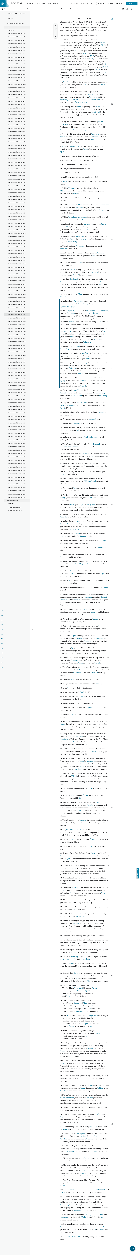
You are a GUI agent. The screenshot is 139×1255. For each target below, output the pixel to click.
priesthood (73, 217)
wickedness (85, 959)
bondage (83, 536)
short (68, 969)
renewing (103, 395)
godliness (64, 249)
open (83, 696)
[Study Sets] (123, 9)
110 (2, 658)
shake (84, 1217)
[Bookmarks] (127, 9)
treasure (64, 856)
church (83, 386)
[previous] (33, 629)
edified (100, 1088)
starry (103, 1217)
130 (2, 667)
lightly (103, 573)
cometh (64, 517)
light (64, 498)
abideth (89, 229)
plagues (70, 963)
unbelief (73, 573)
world (77, 533)
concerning (82, 363)
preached (91, 761)
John (72, 321)
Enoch (81, 198)
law (89, 313)
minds (73, 571)
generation (89, 130)
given (81, 663)
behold (76, 275)
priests (83, 1136)
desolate (64, 1185)
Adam (102, 210)
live (75, 488)
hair (79, 810)
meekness (64, 1091)
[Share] (55, 36)
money (63, 1051)
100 (2, 653)
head (94, 1117)
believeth (80, 670)
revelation (68, 82)
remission (71, 313)
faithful (76, 390)
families (91, 1048)
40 (2, 624)
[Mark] (55, 29)
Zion (106, 587)
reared (76, 130)
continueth (82, 217)
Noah (76, 193)
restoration (92, 94)
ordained (67, 331)
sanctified (78, 395)
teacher (85, 353)
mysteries (82, 239)
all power (87, 342)
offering (73, 368)
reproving (65, 1205)
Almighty (74, 956)
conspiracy (104, 205)
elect (63, 408)
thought (83, 820)
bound (76, 1003)
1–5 (61, 40)
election (79, 991)
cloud (96, 137)
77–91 (86, 61)
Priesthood (65, 297)
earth (69, 1015)
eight (105, 331)
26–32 (103, 45)
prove (86, 795)
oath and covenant (92, 437)
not (94, 255)
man (80, 262)
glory (93, 139)
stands (72, 1026)
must (82, 761)
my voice (64, 557)
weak (83, 1088)
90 (2, 648)
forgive (73, 635)
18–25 (102, 42)
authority (101, 253)
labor (63, 1117)
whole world (74, 529)
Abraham (72, 188)
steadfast (78, 638)
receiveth (92, 419)
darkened (99, 571)
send (73, 795)
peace (88, 1036)
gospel (71, 311)
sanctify (95, 272)
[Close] (55, 25)
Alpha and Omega (75, 1236)
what (93, 853)
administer (71, 1151)
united (85, 85)
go (73, 648)
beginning (86, 220)
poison (90, 707)
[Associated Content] (112, 18)
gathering (64, 100)
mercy (97, 1033)
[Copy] (55, 33)
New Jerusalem (81, 102)
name (70, 688)
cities (83, 1170)
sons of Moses (75, 146)
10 (2, 610)
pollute (95, 619)
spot (79, 373)
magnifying (100, 393)
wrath (92, 282)
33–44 (77, 51)
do (84, 602)
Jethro (63, 152)
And (64, 146)
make (73, 337)
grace (88, 991)
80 (2, 643)
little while (100, 1227)
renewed (64, 524)
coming (97, 339)
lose (74, 909)
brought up (80, 1011)
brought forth (92, 1015)
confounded (100, 1190)
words (101, 626)
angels (104, 893)
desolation (84, 1173)
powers (64, 1227)
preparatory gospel (68, 306)
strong (90, 1085)
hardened (74, 279)
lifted (103, 85)
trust (72, 1190)
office (99, 1114)
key (71, 239)
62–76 (91, 59)
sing (89, 981)
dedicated (96, 112)
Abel (80, 205)
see (77, 978)
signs (73, 679)
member (93, 1126)
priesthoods (65, 393)
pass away (95, 134)
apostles (75, 660)
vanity (71, 580)
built (79, 106)
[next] (136, 629)
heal (82, 692)
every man (91, 504)
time (85, 1003)
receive (101, 412)
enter (101, 284)
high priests (81, 1133)
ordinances (81, 246)
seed (68, 227)
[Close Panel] (27, 8)
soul (71, 670)
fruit (85, 609)
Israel (95, 988)
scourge (94, 612)
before (63, 890)
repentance (91, 311)
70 (2, 639)
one (94, 1006)
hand (86, 149)
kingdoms (64, 1217)
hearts (82, 766)
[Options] (135, 9)
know (76, 973)
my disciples (80, 916)
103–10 (97, 70)
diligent (88, 481)
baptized (79, 736)
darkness (64, 536)
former (77, 600)
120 (2, 662)
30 (2, 620)
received (79, 207)
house (63, 137)
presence (64, 282)
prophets (93, 97)
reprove (86, 878)
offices (77, 346)
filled (99, 321)
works (98, 684)
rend (101, 1214)
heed (94, 481)
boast (63, 724)
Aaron (104, 224)
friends (97, 663)
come (102, 1229)
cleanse (76, 923)
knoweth (94, 839)
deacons (97, 1136)
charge (63, 474)
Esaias (65, 181)
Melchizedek (66, 191)
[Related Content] (131, 9)
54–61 (92, 56)
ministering (83, 304)
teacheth (78, 521)
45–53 (85, 53)
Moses (72, 269)
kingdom (64, 430)
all (78, 430)
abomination (79, 1210)
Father (73, 839)
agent (87, 1158)
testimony (88, 641)
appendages (65, 349)
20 (2, 615)
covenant (85, 454)
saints (76, 100)
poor (88, 1078)
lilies (79, 830)
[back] (2, 8)
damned (70, 742)
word (71, 495)
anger (103, 282)
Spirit (89, 498)
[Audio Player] (132, 1248)
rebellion (77, 769)
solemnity (100, 638)
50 (2, 629)
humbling (94, 1151)
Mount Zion (95, 100)
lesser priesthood (67, 1098)
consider (70, 830)
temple (98, 106)
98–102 (105, 67)
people (92, 1026)
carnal (95, 313)
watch (89, 1139)
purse (90, 788)
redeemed (79, 988)
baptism (105, 311)
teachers (64, 1139)
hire (80, 798)
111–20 (104, 72)
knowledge (73, 242)
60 (2, 634)
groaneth (85, 564)
